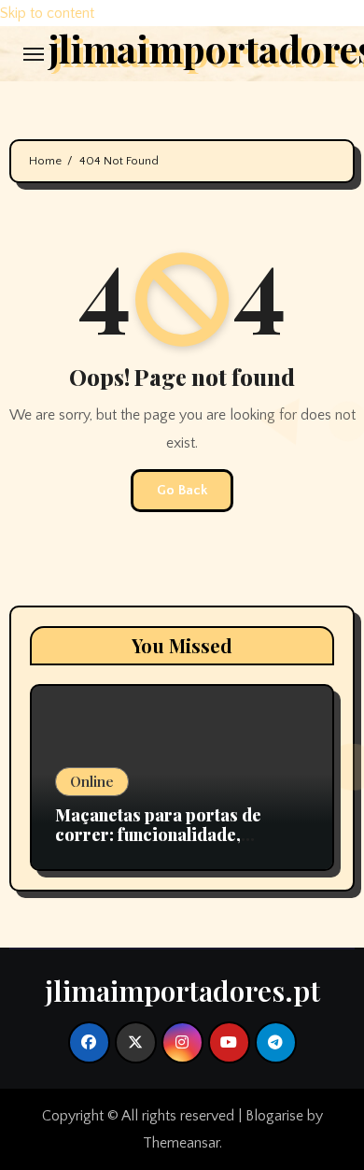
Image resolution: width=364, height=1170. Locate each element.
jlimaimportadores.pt (182, 990)
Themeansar (181, 1142)
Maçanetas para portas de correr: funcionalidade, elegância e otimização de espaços (158, 845)
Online (92, 781)
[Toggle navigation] (34, 54)
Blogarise (274, 1115)
